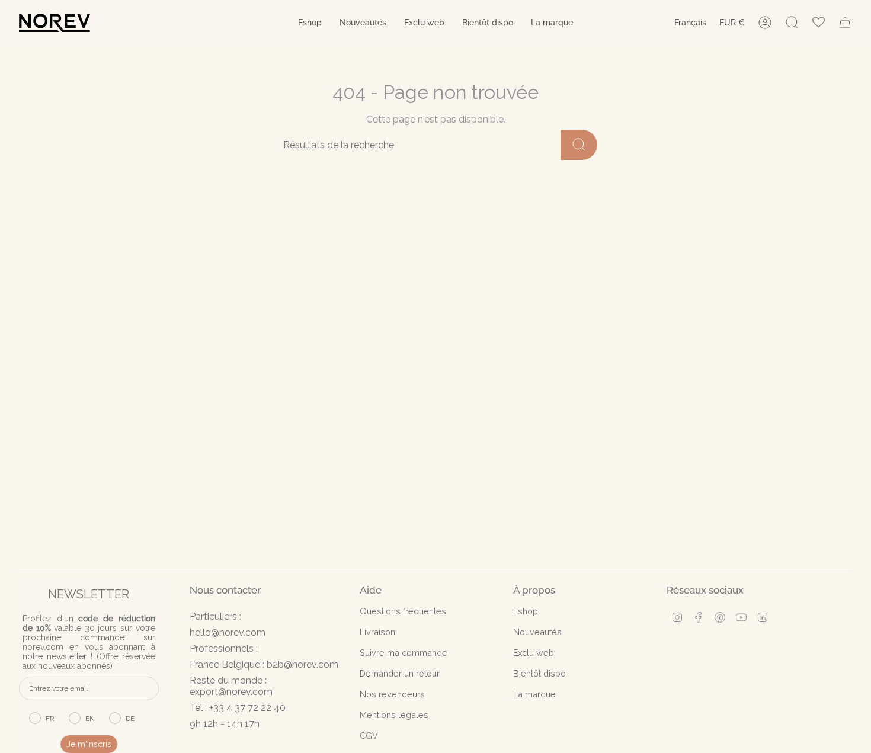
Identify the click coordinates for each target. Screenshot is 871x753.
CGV (369, 735)
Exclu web (533, 653)
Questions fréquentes (403, 611)
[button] (310, 23)
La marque (534, 694)
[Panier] (845, 22)
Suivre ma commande (403, 653)
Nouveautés (537, 632)
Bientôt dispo (539, 673)
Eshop (525, 611)
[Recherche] (579, 145)
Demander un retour (400, 673)
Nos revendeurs (392, 694)
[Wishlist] (818, 23)
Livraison (377, 632)
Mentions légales (394, 715)
